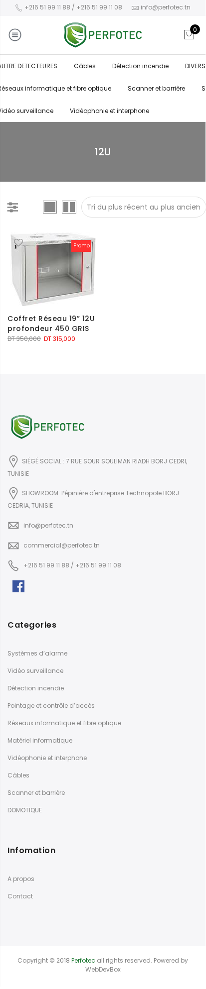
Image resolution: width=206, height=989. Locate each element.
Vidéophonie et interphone (109, 111)
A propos (20, 879)
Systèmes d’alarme (37, 653)
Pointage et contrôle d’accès (51, 705)
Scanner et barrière (156, 88)
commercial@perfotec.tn (61, 545)
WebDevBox (103, 969)
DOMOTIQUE (24, 810)
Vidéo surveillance (35, 670)
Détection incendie (140, 66)
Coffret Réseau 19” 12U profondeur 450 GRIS (51, 323)
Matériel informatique (39, 740)
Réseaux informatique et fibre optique (64, 723)
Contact (20, 896)
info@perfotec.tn (48, 525)
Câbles (85, 66)
